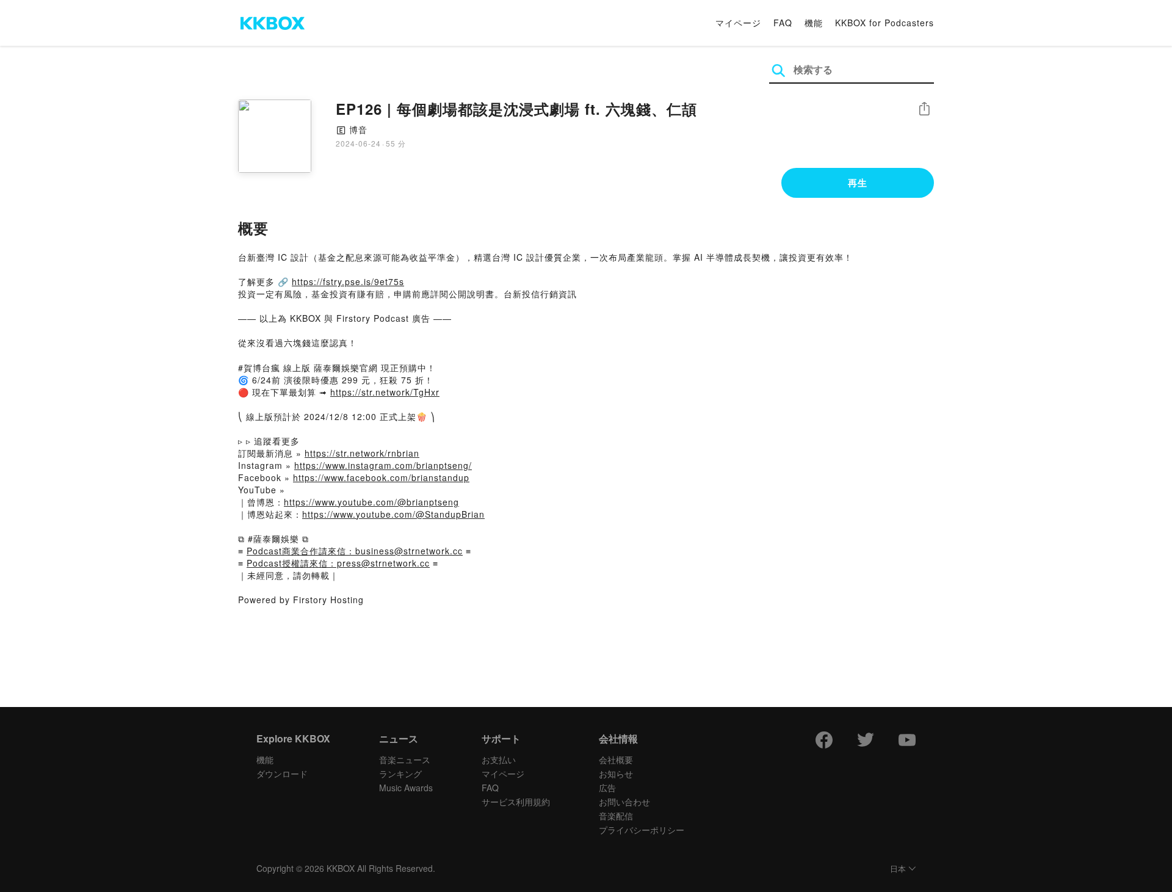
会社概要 (616, 759)
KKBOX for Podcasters (884, 22)
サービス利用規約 (516, 802)
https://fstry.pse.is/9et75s (348, 281)
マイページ (738, 22)
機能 (814, 22)
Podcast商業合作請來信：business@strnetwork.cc (355, 551)
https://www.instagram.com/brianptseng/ (383, 465)
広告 (607, 787)
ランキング (400, 773)
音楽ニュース (404, 759)
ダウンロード (282, 773)
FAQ (782, 22)
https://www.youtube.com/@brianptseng (371, 502)
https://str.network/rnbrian (362, 453)
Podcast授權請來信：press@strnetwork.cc (338, 563)
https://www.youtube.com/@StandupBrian (393, 514)
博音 (358, 129)
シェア (924, 109)
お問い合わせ (624, 802)
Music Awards (406, 787)
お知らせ (616, 773)
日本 (898, 869)
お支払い (499, 759)
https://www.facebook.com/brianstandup (381, 477)
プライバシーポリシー (641, 830)
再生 (857, 182)
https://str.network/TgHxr (385, 392)
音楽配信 (616, 816)
